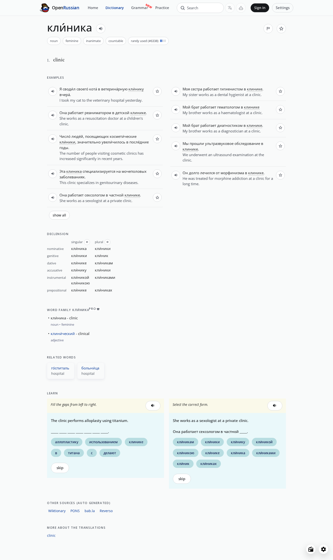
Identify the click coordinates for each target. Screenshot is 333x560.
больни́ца (90, 368)
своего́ (82, 88)
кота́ (93, 88)
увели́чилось (113, 142)
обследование (247, 143)
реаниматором (98, 112)
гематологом (228, 107)
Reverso (106, 510)
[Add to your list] (281, 28)
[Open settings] (323, 549)
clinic (51, 535)
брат (195, 107)
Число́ (64, 136)
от (218, 172)
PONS (75, 510)
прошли (197, 143)
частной (116, 195)
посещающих (97, 136)
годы (63, 147)
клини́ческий (63, 333)
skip (60, 467)
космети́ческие (123, 136)
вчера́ (64, 94)
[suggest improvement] (268, 28)
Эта (62, 171)
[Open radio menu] (310, 549)
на (118, 171)
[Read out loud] (100, 28)
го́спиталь (60, 368)
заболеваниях (72, 176)
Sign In (259, 8)
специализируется (99, 171)
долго (194, 172)
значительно (89, 142)
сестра (196, 88)
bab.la (90, 510)
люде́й (77, 136)
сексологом (95, 195)
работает (76, 112)
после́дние (139, 142)
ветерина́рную (114, 88)
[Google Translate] (230, 8)
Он (185, 172)
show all (59, 215)
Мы (186, 143)
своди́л (69, 88)
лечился (207, 172)
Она (63, 112)
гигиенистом (231, 88)
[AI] (241, 8)
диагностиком (230, 125)
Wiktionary (57, 510)
